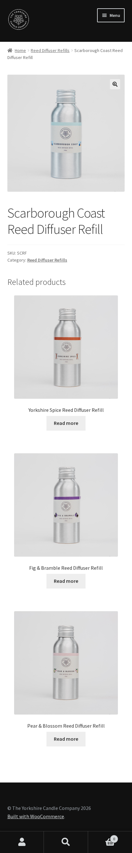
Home (20, 50)
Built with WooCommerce (35, 816)
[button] (115, 84)
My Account (22, 842)
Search (66, 842)
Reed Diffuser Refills (50, 50)
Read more (66, 423)
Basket (101, 836)
